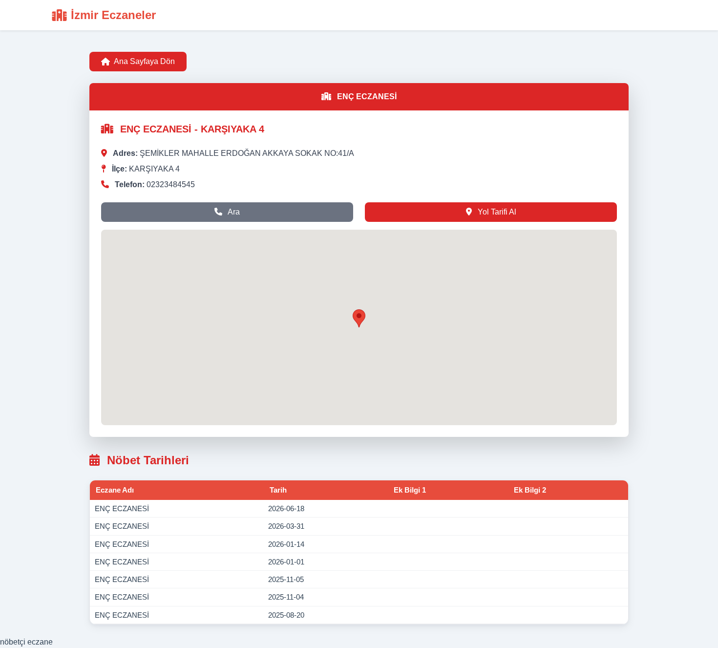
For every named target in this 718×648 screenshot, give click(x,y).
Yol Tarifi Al (496, 212)
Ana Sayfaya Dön (144, 61)
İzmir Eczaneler (113, 15)
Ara (233, 212)
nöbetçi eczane (26, 642)
